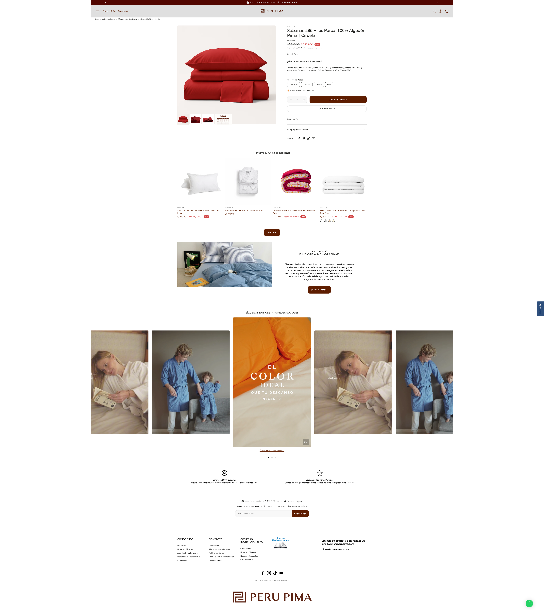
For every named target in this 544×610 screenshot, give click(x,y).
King (329, 84)
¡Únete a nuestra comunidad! (272, 450)
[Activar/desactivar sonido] (306, 442)
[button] (438, 2)
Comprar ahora (327, 108)
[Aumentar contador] (303, 99)
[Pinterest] (304, 138)
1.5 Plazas (293, 84)
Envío (303, 48)
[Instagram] (269, 573)
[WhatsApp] (308, 138)
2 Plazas (306, 84)
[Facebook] (299, 138)
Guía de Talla (293, 54)
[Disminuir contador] (290, 99)
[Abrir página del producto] (200, 181)
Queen (319, 84)
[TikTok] (275, 573)
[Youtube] (281, 573)
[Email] (313, 138)
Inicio (97, 19)
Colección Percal (108, 19)
